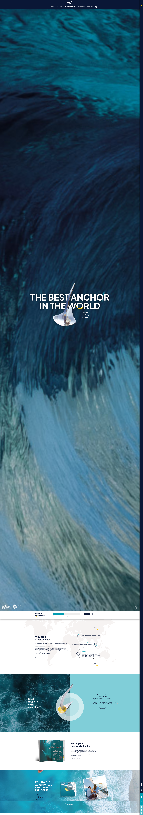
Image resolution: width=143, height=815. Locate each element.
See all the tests (75, 758)
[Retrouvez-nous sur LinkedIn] (141, 810)
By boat (58, 614)
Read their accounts (69, 804)
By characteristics (72, 614)
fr (96, 6)
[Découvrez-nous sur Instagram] (141, 813)
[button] (116, 703)
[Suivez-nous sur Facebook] (141, 807)
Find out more (39, 656)
